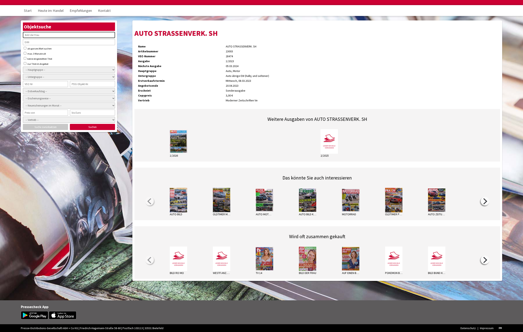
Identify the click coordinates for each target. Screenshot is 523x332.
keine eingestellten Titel (39, 58)
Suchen (92, 127)
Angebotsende (148, 85)
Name (142, 46)
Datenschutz (468, 328)
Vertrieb (144, 100)
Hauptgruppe (147, 71)
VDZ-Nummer (146, 56)
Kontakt (104, 10)
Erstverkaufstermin (151, 81)
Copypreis (145, 95)
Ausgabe (144, 61)
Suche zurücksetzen (46, 127)
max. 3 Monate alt (36, 53)
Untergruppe (147, 76)
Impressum (487, 328)
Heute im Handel (51, 10)
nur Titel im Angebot (37, 63)
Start (28, 10)
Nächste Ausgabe (149, 66)
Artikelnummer (148, 51)
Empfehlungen (81, 10)
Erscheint (144, 90)
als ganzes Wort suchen (39, 48)
